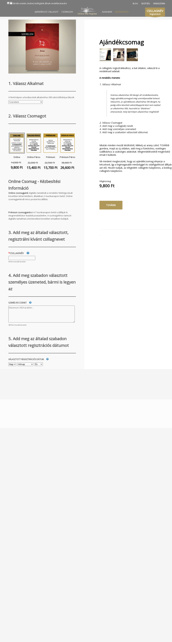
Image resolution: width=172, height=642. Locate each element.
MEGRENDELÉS (121, 11)
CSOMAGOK (67, 11)
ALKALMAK (107, 11)
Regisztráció (155, 12)
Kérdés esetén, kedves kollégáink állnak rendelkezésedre (40, 3)
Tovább (111, 205)
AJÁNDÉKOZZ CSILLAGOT (46, 11)
